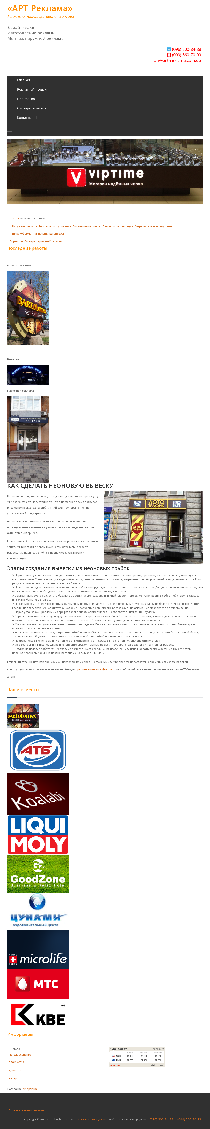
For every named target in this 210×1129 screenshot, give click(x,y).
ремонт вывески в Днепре (94, 669)
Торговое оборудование (55, 226)
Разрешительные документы (154, 226)
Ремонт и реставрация (118, 226)
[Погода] (9, 1048)
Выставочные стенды (87, 226)
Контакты (24, 118)
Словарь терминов (31, 108)
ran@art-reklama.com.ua (176, 60)
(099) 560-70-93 (186, 55)
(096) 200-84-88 (186, 49)
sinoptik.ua (30, 1089)
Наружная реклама (24, 226)
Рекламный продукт (32, 89)
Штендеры (56, 233)
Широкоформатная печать (30, 233)
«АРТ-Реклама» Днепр (92, 1119)
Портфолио (26, 99)
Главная (23, 80)
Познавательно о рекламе (26, 1110)
